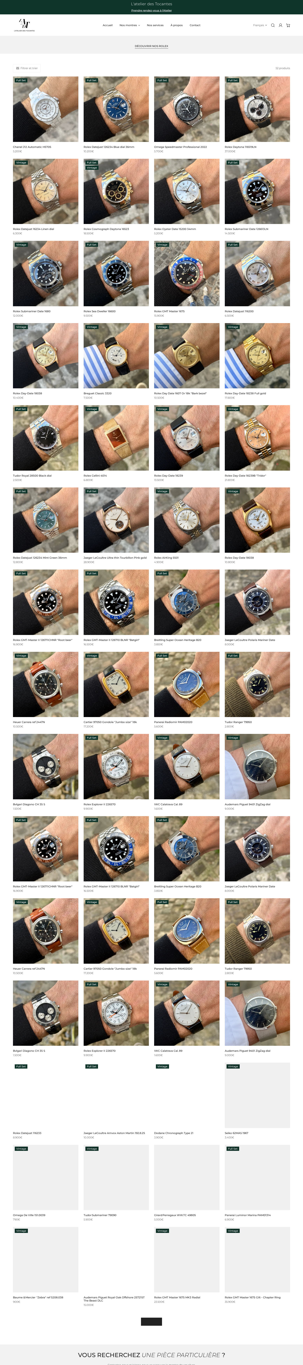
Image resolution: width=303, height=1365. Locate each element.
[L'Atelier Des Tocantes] (24, 25)
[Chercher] (273, 25)
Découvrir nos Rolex (151, 46)
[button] (288, 25)
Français (258, 25)
